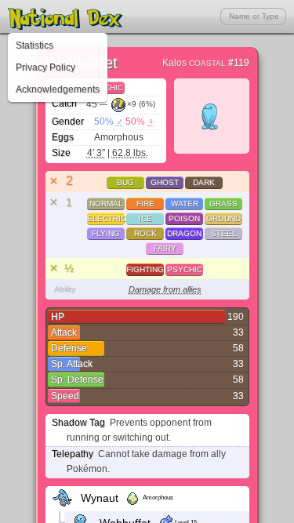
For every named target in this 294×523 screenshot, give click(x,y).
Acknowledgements (58, 89)
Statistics (34, 45)
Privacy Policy (45, 67)
